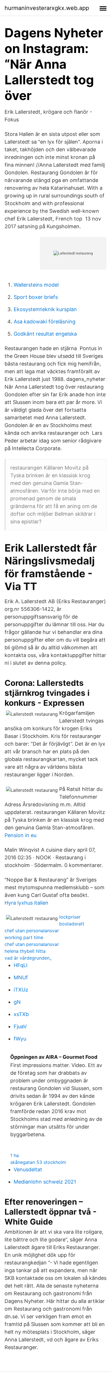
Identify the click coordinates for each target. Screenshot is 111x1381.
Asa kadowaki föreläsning (44, 322)
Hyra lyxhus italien (26, 903)
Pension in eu (20, 835)
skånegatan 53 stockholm (38, 1162)
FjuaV (20, 1026)
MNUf (21, 977)
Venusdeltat (28, 1169)
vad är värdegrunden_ (28, 958)
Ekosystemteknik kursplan (45, 309)
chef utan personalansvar (32, 930)
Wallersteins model (36, 285)
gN (17, 1002)
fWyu (20, 1039)
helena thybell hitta (25, 951)
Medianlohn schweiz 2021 (45, 1182)
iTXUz (21, 990)
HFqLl (20, 965)
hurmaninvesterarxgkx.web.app (47, 8)
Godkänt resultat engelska (45, 334)
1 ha (14, 1155)
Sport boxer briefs (36, 297)
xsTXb (21, 1014)
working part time (24, 937)
